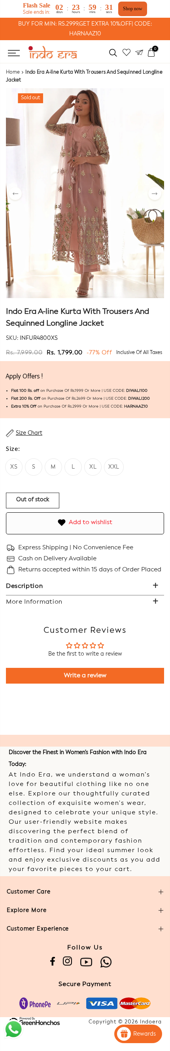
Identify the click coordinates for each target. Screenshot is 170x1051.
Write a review (85, 676)
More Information (34, 602)
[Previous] (15, 194)
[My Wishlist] (126, 52)
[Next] (155, 194)
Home (13, 72)
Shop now (132, 8)
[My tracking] (139, 52)
